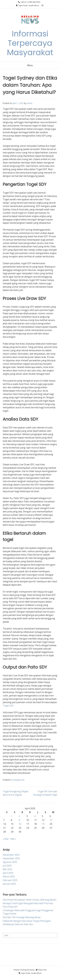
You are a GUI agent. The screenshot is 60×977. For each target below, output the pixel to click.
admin (29, 103)
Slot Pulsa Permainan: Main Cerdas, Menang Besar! (29, 899)
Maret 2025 (9, 876)
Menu (30, 65)
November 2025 (11, 854)
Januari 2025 (9, 883)
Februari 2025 (10, 880)
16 (20, 823)
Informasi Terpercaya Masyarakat (30, 43)
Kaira (32, 969)
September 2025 (11, 858)
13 (51, 820)
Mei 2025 (7, 869)
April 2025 (8, 872)
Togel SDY (8, 705)
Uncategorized (18, 779)
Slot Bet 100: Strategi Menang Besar (22, 917)
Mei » (13, 838)
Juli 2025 (7, 865)
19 (43, 823)
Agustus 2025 (10, 862)
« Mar (6, 838)
